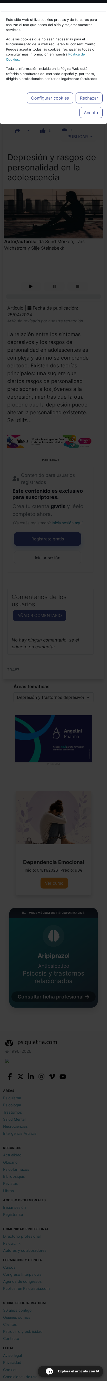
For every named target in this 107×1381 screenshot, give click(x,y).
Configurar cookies (50, 98)
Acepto (91, 112)
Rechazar (89, 98)
